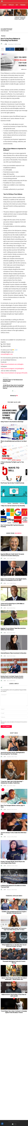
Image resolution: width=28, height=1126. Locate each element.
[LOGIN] (26, 7)
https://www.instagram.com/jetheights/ (12, 368)
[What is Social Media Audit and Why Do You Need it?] (14, 432)
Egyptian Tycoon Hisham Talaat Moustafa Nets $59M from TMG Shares (13, 629)
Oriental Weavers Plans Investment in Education (13, 653)
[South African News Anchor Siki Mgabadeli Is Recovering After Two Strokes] (6, 12)
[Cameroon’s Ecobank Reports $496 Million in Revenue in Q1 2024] (14, 593)
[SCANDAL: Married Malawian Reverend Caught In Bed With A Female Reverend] (14, 904)
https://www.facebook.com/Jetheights (12, 364)
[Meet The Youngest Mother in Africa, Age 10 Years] (14, 796)
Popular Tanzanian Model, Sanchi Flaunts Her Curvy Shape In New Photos (13, 862)
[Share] (10, 49)
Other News (10, 419)
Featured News (15, 503)
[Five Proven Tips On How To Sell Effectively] (14, 473)
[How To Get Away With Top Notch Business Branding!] (14, 516)
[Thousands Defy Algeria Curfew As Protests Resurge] (14, 954)
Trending (22, 4)
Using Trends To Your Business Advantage (12, 421)
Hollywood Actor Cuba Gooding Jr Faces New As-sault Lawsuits (14, 995)
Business (9, 438)
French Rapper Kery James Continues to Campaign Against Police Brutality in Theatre (14, 1011)
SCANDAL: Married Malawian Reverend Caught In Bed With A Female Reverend (14, 912)
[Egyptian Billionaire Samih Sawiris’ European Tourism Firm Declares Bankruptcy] (14, 543)
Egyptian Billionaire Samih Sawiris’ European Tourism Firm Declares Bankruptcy (12, 554)
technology (22, 503)
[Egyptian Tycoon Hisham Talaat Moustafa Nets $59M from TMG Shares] (14, 617)
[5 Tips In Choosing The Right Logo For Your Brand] (14, 452)
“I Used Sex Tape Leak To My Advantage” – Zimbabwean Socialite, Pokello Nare (20, 18)
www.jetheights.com (7, 354)
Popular (11, 4)
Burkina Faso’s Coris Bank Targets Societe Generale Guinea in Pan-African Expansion (12, 677)
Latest (4, 4)
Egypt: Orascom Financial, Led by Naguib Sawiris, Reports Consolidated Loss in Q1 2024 (14, 579)
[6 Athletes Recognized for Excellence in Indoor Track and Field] (14, 876)
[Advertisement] (6, 22)
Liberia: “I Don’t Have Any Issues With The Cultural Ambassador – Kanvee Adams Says (14, 978)
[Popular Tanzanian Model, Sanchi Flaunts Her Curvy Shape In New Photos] (14, 850)
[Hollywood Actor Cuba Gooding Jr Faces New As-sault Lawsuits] (14, 987)
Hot (17, 4)
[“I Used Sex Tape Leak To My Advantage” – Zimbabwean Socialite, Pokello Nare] (20, 12)
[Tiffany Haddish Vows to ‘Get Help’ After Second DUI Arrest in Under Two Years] (14, 937)
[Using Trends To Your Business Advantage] (14, 412)
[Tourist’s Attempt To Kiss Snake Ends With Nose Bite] (14, 822)
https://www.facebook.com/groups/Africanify (14, 373)
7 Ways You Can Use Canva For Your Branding (13, 505)
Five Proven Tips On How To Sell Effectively (12, 483)
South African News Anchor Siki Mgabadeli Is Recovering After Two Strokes (6, 29)
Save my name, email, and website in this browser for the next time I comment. (14, 722)
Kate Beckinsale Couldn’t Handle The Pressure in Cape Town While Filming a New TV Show (14, 929)
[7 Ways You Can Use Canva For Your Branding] (14, 495)
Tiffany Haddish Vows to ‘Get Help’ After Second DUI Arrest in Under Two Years (14, 945)
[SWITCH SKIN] (24, 7)
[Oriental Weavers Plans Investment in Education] (14, 642)
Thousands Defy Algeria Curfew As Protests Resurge (14, 962)
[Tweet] (19, 49)
